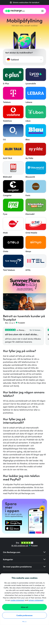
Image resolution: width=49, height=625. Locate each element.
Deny (24, 622)
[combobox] (24, 59)
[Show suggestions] (41, 59)
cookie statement (17, 600)
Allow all (24, 607)
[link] (13, 522)
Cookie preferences (24, 615)
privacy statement (36, 600)
